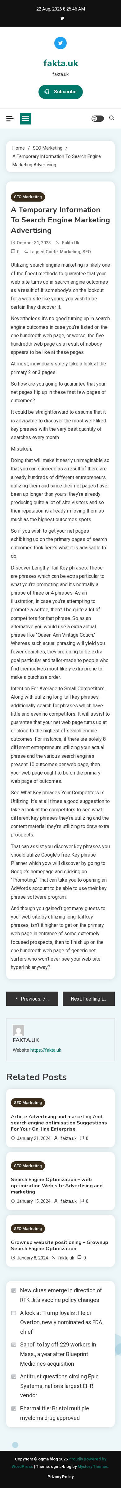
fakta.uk (60, 63)
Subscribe (65, 91)
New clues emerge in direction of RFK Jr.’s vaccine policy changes (61, 1295)
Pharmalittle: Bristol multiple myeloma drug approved (54, 1413)
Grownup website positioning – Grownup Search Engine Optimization (59, 1245)
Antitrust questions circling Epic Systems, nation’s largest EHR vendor (59, 1386)
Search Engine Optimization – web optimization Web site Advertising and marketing (57, 1185)
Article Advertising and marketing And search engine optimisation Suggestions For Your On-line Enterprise (59, 1123)
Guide (52, 251)
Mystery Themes (93, 1466)
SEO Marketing (28, 196)
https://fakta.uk (45, 1050)
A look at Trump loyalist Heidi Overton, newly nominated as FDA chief (61, 1322)
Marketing (70, 251)
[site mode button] (98, 119)
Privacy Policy (60, 1476)
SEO (87, 251)
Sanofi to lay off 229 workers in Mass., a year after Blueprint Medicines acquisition (58, 1354)
